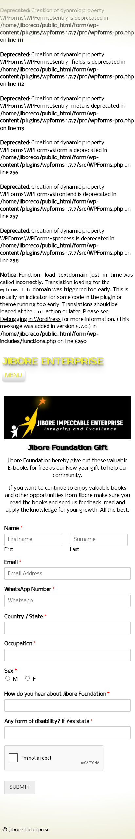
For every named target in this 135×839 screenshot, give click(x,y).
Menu (13, 375)
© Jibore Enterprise (26, 830)
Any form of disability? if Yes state (48, 721)
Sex (10, 671)
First (8, 549)
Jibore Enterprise (53, 361)
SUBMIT (20, 787)
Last (74, 549)
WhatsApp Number (29, 589)
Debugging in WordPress (30, 319)
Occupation (20, 644)
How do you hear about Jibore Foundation (57, 694)
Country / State (25, 617)
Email (12, 562)
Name (13, 528)
